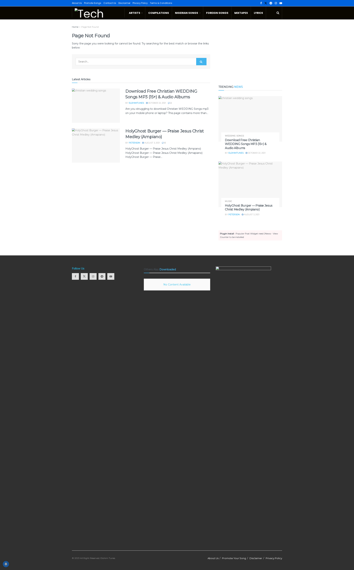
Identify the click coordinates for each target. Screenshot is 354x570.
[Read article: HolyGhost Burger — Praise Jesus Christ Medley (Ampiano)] (96, 145)
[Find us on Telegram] (271, 3)
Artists (134, 13)
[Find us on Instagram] (276, 3)
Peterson (134, 142)
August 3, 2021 (152, 142)
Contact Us (109, 3)
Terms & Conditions (161, 3)
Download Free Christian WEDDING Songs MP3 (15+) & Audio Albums (246, 144)
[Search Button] (278, 12)
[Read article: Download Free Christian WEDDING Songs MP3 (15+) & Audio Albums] (96, 106)
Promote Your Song (234, 558)
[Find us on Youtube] (281, 3)
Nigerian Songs (186, 13)
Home (75, 26)
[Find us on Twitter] (265, 3)
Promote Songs (92, 3)
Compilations (158, 13)
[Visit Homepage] (98, 13)
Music (228, 201)
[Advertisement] (250, 51)
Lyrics (258, 13)
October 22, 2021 (157, 103)
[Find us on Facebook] (261, 3)
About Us (77, 3)
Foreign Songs (217, 13)
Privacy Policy (140, 3)
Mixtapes (241, 13)
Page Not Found (90, 26)
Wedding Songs (234, 136)
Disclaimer (124, 3)
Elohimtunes (136, 103)
